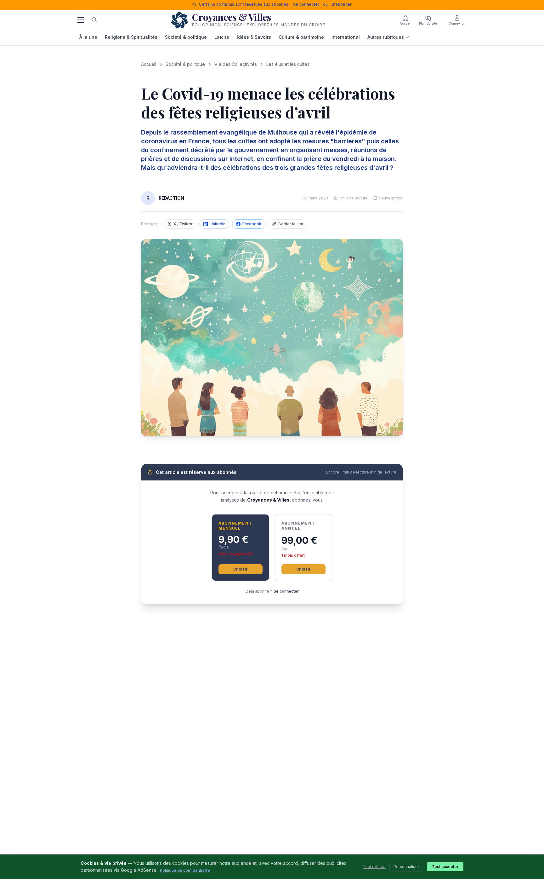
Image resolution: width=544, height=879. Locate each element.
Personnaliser (406, 866)
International (346, 37)
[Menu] (81, 20)
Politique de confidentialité (185, 870)
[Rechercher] (94, 20)
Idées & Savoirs (254, 37)
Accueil (148, 64)
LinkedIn (217, 223)
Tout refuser (374, 866)
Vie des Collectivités (235, 64)
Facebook (251, 223)
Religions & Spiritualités (131, 37)
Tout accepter (445, 866)
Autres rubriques (385, 37)
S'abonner (342, 4)
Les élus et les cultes (287, 64)
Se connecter (306, 4)
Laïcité (221, 37)
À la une (88, 37)
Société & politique (186, 37)
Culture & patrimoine (301, 37)
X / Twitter (183, 223)
